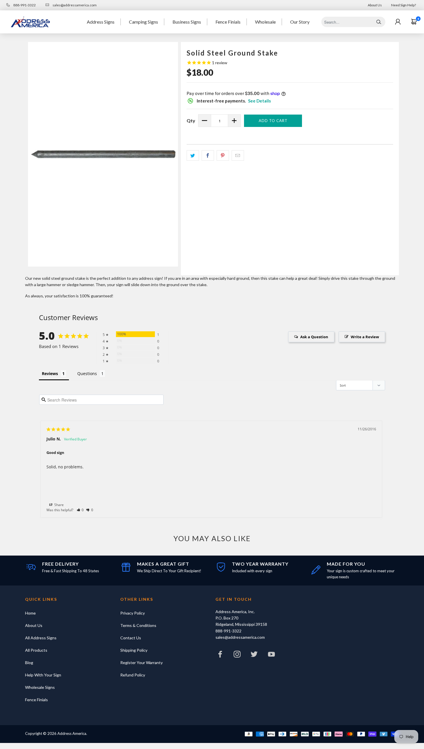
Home (30, 613)
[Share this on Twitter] (193, 155)
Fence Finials (228, 21)
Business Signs (186, 21)
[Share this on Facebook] (208, 155)
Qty (191, 120)
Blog (29, 662)
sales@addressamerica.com (74, 5)
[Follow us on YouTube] (271, 655)
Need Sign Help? (403, 5)
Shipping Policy (133, 650)
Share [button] (58, 504)
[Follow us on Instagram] (237, 655)
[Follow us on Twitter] (254, 655)
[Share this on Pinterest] (223, 155)
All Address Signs (41, 637)
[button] (80, 509)
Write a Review (365, 336)
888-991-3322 (24, 5)
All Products (36, 650)
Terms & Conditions (138, 625)
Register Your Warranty (141, 662)
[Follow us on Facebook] (220, 655)
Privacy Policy (132, 613)
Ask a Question (314, 336)
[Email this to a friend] (238, 155)
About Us (375, 5)
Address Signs (101, 21)
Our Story (299, 21)
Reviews (50, 373)
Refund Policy (132, 674)
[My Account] (398, 21)
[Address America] (30, 22)
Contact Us (130, 637)
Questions (87, 373)
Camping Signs (143, 21)
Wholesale (265, 21)
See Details (259, 100)
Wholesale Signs (40, 687)
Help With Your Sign (43, 674)
